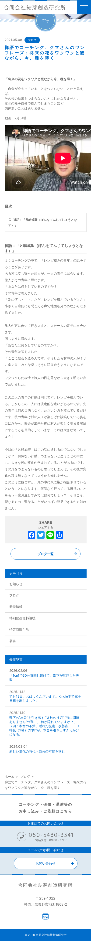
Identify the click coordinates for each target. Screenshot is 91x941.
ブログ (32, 40)
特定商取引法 (19, 629)
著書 (12, 641)
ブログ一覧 (45, 554)
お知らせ (15, 584)
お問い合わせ (45, 863)
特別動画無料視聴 (22, 618)
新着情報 (15, 607)
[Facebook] (31, 535)
